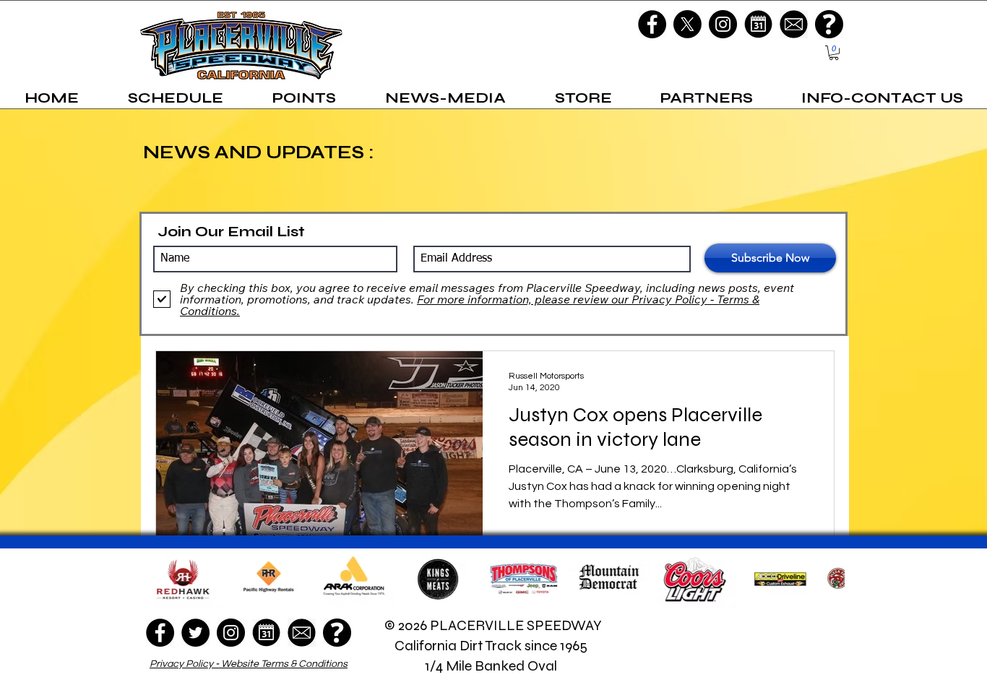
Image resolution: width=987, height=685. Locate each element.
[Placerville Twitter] (687, 24)
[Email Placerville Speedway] (794, 24)
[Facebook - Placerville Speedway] (652, 24)
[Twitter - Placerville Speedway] (195, 633)
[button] (833, 53)
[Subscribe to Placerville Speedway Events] (758, 24)
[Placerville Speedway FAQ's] (829, 24)
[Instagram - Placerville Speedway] (723, 24)
